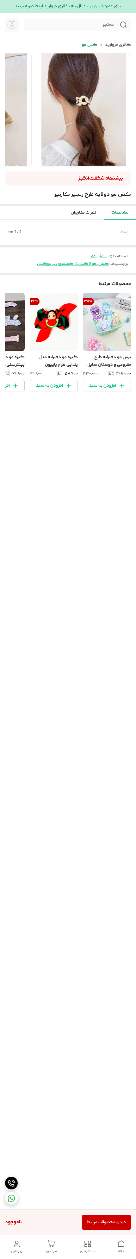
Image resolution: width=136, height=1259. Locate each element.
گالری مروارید (118, 45)
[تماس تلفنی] (11, 1183)
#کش (85, 263)
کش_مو (100, 263)
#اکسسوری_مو (62, 263)
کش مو (89, 45)
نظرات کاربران (83, 212)
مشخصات (119, 212)
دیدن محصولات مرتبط (106, 1222)
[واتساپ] (11, 1198)
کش (42, 263)
